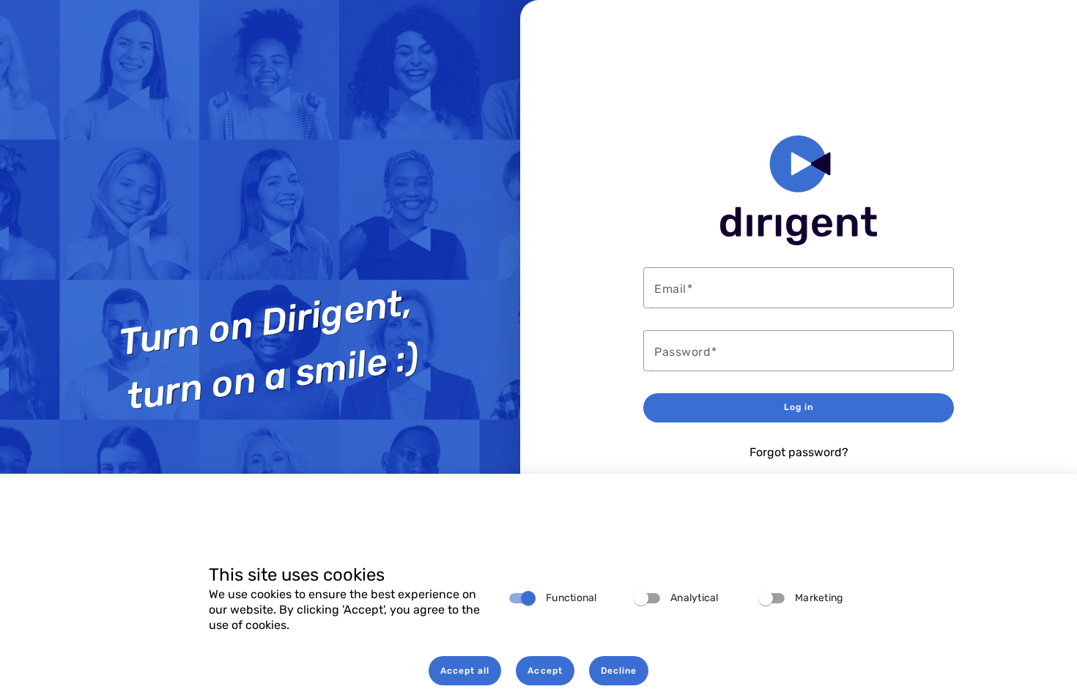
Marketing (819, 598)
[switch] (522, 598)
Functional (571, 598)
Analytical (694, 598)
